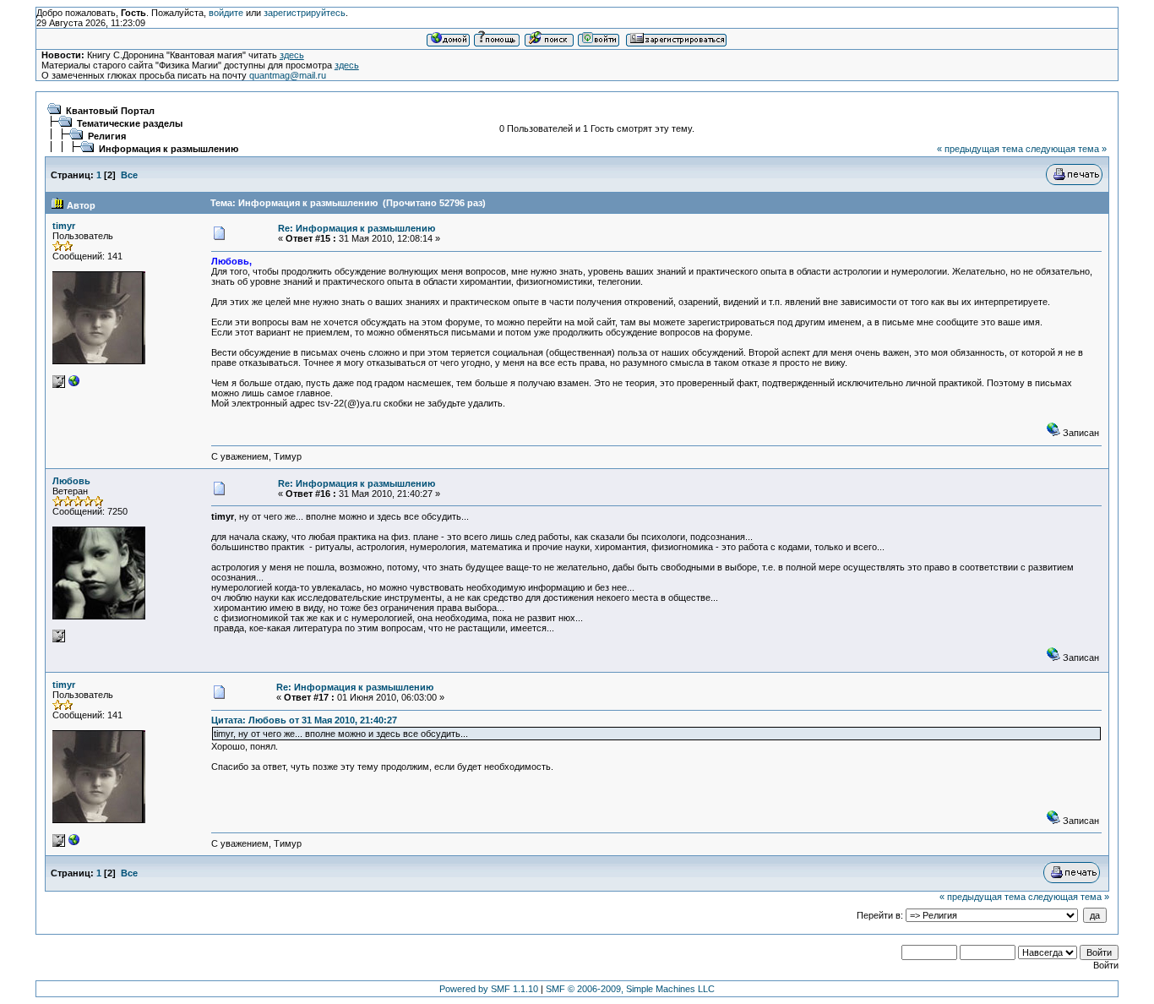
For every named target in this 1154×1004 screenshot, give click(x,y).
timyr (63, 226)
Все (129, 175)
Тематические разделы (129, 123)
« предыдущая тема (980, 149)
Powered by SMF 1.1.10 (488, 989)
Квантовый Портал (110, 111)
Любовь (71, 481)
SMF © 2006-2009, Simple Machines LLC (630, 989)
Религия (107, 136)
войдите (226, 13)
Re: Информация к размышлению (356, 228)
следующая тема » (1066, 149)
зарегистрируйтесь (305, 13)
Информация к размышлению (168, 149)
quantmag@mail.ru (287, 75)
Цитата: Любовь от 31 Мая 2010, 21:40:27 (304, 720)
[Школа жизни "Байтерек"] (74, 384)
